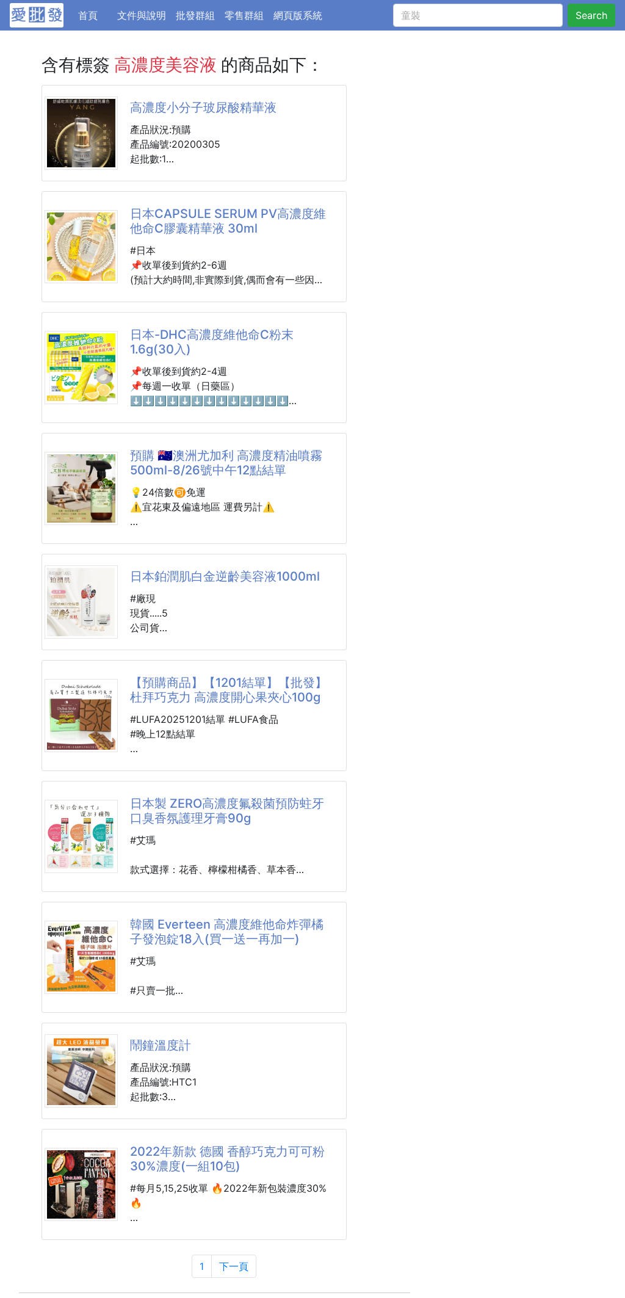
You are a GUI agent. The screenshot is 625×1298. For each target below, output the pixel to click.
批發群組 (195, 15)
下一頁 (233, 1266)
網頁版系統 (297, 15)
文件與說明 (141, 15)
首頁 (95, 15)
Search (591, 15)
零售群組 (244, 15)
